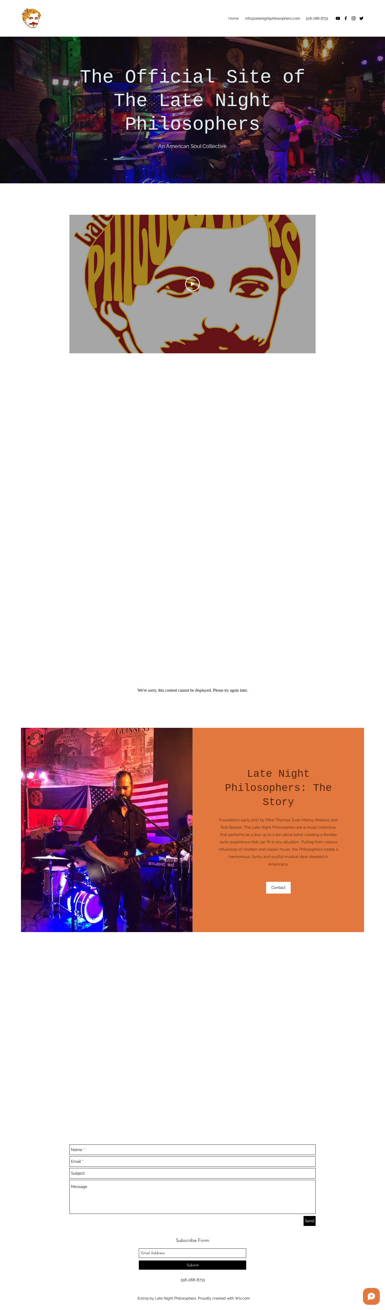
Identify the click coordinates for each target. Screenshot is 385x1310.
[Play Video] (192, 284)
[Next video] (305, 283)
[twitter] (361, 18)
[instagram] (353, 18)
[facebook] (345, 18)
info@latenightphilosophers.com (272, 18)
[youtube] (337, 18)
